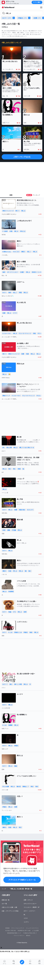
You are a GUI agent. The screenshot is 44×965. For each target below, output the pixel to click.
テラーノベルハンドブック (17, 928)
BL (24, 914)
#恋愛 (37, 18)
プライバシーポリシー (19, 935)
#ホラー (6, 18)
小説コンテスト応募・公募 (9, 907)
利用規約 (7, 928)
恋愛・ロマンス (28, 900)
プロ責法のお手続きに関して (30, 933)
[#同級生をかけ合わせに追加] (29, 18)
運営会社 (28, 935)
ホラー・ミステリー (29, 911)
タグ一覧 (4, 903)
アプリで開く (37, 2)
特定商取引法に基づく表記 (24, 930)
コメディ (26, 922)
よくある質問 (35, 930)
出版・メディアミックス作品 (10, 911)
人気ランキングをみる (22, 157)
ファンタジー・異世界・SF (31, 907)
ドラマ (26, 918)
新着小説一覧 (5, 900)
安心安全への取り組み (10, 930)
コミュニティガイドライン (32, 928)
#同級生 (22, 18)
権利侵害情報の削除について (14, 933)
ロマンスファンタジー (30, 903)
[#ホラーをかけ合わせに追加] (14, 18)
